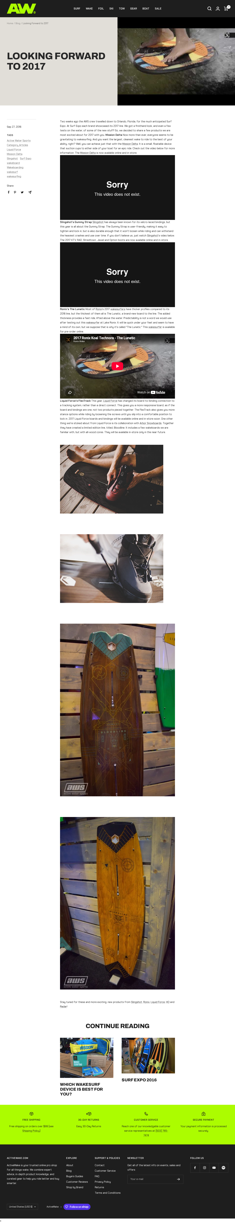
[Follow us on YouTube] (214, 1168)
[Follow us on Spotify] (223, 1168)
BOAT (145, 8)
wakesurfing (14, 176)
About (69, 1165)
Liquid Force (14, 149)
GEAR (133, 8)
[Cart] (226, 9)
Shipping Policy (31, 1131)
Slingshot (12, 158)
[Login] (218, 9)
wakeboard (13, 163)
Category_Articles (17, 145)
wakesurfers (117, 309)
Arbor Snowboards (151, 423)
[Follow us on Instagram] (204, 1168)
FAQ (97, 1176)
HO (167, 1002)
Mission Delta (14, 154)
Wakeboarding (15, 167)
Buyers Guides (74, 1176)
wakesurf (12, 172)
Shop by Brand (74, 1187)
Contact (100, 1165)
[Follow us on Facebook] (195, 1168)
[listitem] (8, 192)
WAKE (89, 8)
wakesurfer (93, 322)
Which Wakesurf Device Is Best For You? (81, 1089)
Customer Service (105, 1171)
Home (10, 23)
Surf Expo (25, 158)
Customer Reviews (77, 1182)
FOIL (101, 8)
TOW (122, 8)
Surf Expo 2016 (139, 1080)
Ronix (99, 309)
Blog (17, 23)
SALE (158, 8)
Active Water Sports (19, 140)
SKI (111, 8)
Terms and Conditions (108, 1193)
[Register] (178, 1179)
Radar (63, 1006)
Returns (99, 1187)
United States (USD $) (21, 1206)
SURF (77, 8)
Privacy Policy (103, 1182)
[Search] (209, 9)
